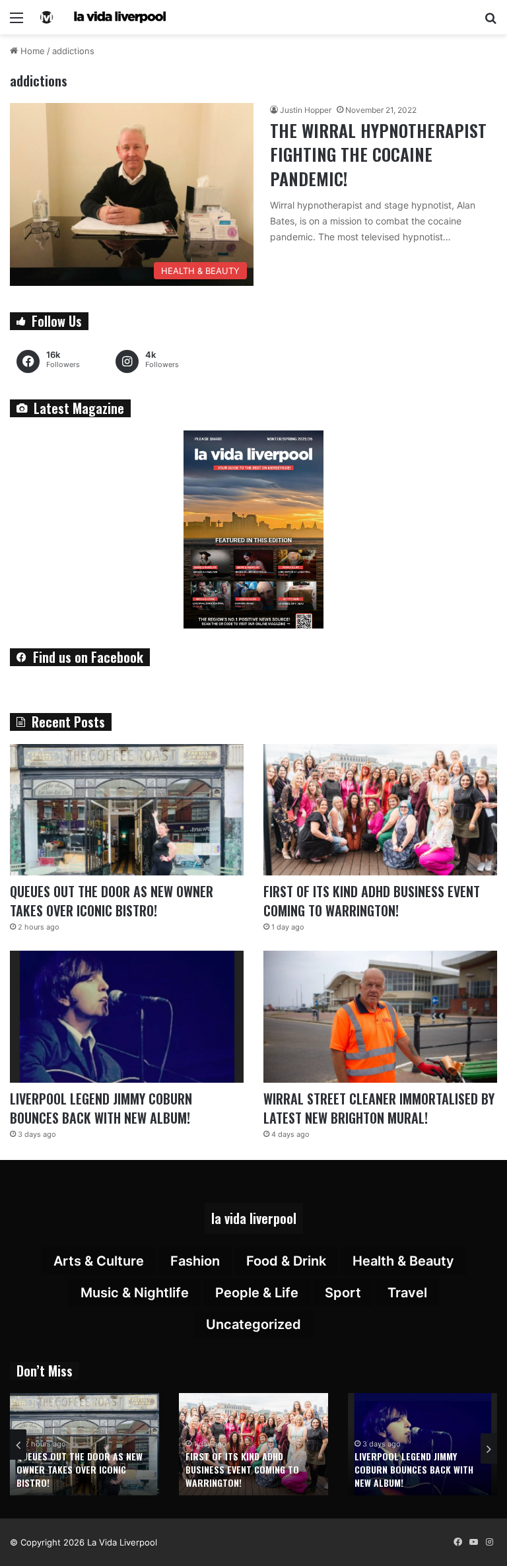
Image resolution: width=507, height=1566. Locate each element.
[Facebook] (457, 1542)
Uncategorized (253, 1324)
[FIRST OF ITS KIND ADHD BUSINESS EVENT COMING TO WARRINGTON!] (380, 810)
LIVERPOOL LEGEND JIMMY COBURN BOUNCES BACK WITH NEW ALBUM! (101, 1108)
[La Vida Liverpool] (103, 17)
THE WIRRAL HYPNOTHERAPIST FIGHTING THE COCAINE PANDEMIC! (378, 154)
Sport (343, 1293)
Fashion (195, 1261)
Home (31, 51)
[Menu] (16, 22)
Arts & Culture (98, 1261)
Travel (407, 1293)
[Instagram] (489, 1542)
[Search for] (490, 22)
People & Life (256, 1293)
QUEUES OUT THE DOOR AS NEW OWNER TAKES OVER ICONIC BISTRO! (111, 900)
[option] (84, 1444)
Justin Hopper (305, 110)
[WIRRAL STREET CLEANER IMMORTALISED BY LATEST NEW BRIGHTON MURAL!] (380, 1017)
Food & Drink (286, 1261)
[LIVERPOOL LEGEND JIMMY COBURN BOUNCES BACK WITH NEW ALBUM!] (127, 1017)
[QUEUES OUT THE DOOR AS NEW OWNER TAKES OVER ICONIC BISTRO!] (127, 810)
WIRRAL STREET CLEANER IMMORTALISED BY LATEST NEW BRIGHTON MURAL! (378, 1108)
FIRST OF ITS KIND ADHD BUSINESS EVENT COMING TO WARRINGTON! (371, 900)
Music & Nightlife (135, 1293)
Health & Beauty (403, 1261)
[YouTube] (473, 1542)
